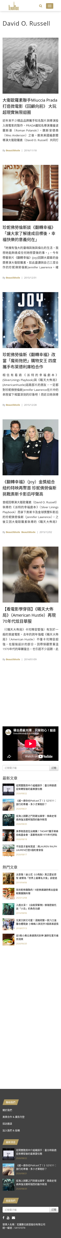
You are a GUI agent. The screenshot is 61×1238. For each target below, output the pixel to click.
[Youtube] (9, 1217)
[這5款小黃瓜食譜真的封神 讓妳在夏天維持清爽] (8, 939)
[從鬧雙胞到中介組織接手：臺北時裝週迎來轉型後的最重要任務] (8, 789)
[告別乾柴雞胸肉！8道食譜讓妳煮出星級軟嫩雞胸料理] (8, 893)
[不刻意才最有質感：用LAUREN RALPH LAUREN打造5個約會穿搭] (8, 850)
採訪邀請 (7, 1123)
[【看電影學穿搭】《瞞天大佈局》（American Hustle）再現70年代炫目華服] (30, 574)
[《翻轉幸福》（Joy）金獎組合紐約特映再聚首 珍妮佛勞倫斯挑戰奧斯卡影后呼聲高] (30, 447)
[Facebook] (5, 1217)
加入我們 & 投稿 (11, 1130)
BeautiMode (13, 150)
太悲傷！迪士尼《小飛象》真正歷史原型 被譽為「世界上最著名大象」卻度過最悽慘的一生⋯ (36, 878)
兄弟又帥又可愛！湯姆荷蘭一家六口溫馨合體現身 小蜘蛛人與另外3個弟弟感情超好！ (37, 924)
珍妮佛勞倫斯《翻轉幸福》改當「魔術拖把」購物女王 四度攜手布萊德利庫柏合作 (29, 360)
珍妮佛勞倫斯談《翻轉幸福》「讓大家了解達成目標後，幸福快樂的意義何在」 (29, 233)
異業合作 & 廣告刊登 (14, 1116)
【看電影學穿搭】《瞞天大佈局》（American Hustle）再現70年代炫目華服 (29, 615)
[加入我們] (14, 1217)
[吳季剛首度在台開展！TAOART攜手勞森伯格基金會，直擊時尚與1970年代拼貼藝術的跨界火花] (8, 835)
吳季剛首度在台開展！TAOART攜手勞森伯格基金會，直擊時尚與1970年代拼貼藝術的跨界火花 (37, 835)
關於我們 (7, 1110)
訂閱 (54, 767)
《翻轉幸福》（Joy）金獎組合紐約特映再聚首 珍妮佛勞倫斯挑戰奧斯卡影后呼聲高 (29, 488)
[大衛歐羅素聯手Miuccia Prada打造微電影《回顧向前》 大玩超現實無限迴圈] (30, 65)
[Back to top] (50, 1227)
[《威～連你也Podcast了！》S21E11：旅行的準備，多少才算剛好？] (8, 804)
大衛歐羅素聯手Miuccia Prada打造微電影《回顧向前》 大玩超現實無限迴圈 (30, 106)
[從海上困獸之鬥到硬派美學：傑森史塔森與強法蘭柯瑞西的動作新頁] (8, 819)
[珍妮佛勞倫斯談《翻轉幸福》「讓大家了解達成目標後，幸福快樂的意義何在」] (30, 192)
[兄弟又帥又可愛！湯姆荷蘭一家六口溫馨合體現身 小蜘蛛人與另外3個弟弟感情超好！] (8, 924)
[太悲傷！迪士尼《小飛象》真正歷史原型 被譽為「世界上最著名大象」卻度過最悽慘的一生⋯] (8, 878)
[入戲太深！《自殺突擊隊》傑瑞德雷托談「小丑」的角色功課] (8, 908)
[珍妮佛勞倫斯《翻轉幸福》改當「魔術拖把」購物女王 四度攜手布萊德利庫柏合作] (30, 319)
